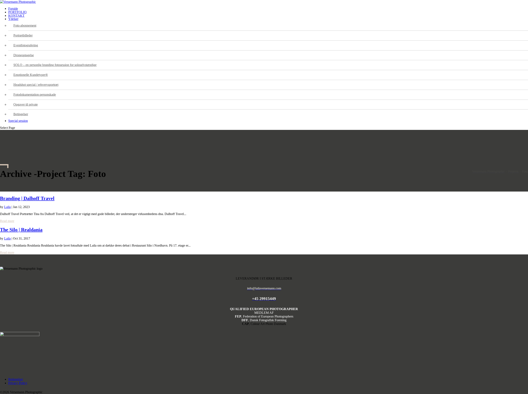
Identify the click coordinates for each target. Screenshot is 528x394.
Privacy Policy (17, 383)
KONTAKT (16, 15)
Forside (13, 8)
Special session (18, 120)
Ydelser (13, 19)
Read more (7, 221)
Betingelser (15, 379)
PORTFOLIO (17, 12)
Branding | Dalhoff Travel (27, 198)
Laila (7, 207)
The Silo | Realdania (21, 229)
